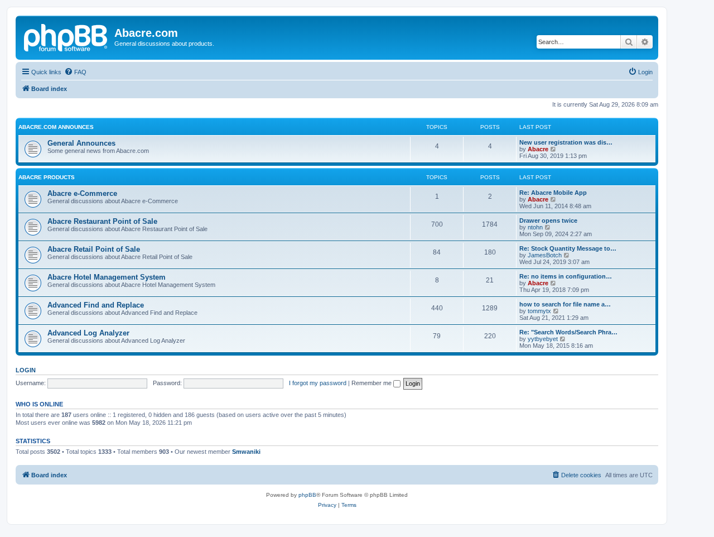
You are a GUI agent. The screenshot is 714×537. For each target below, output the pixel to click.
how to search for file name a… (565, 304)
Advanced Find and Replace (95, 305)
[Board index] (66, 36)
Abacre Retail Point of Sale (93, 249)
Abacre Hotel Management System (106, 277)
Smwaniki (246, 451)
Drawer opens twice (548, 220)
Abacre (538, 149)
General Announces (81, 143)
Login (26, 370)
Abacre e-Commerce (82, 193)
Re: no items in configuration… (565, 276)
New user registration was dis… (565, 142)
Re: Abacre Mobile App (553, 192)
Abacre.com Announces (56, 127)
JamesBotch (545, 255)
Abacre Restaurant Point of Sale (102, 221)
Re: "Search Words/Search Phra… (568, 332)
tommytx (539, 311)
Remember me (372, 383)
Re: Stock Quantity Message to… (567, 248)
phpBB (307, 495)
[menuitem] (75, 72)
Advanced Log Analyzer (88, 333)
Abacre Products (46, 177)
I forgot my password (317, 383)
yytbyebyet (543, 338)
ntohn (535, 227)
